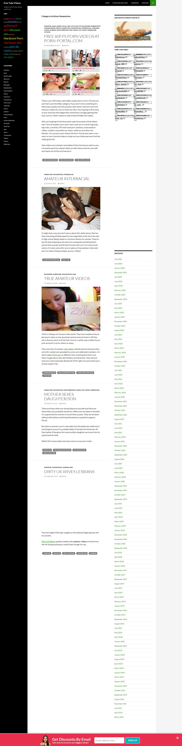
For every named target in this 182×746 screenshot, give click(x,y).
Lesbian (53, 30)
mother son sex (79, 450)
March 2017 (119, 597)
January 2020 (119, 481)
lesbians (93, 553)
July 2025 (118, 277)
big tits (19, 18)
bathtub (57, 553)
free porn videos (66, 160)
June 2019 (118, 508)
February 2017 (120, 601)
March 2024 (119, 312)
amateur (47, 553)
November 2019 (120, 490)
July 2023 (118, 335)
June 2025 (118, 281)
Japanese (95, 28)
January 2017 (119, 606)
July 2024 (118, 304)
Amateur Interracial (67, 178)
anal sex (6, 19)
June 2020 (118, 468)
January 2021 (119, 441)
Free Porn (11, 34)
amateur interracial (51, 260)
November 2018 (120, 539)
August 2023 (119, 330)
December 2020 (120, 446)
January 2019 (119, 530)
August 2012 (119, 699)
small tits (11, 54)
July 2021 (118, 424)
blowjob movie (49, 372)
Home (107, 3)
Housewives (76, 28)
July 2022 (118, 370)
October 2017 (119, 575)
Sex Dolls (7, 123)
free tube (66, 260)
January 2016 (119, 641)
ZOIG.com (56, 355)
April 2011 (118, 713)
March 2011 (119, 717)
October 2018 (119, 544)
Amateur (47, 26)
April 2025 (118, 286)
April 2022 (118, 384)
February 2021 (120, 437)
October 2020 (119, 450)
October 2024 (119, 295)
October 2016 (119, 615)
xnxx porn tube (49, 453)
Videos (6, 138)
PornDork (135, 3)
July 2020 (118, 464)
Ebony (58, 28)
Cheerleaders (49, 28)
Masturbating (63, 30)
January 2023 (119, 357)
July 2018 (118, 553)
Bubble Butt (96, 26)
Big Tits (78, 26)
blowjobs (13, 21)
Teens (84, 30)
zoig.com (47, 375)
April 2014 (118, 664)
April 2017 (118, 593)
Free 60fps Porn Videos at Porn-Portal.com (71, 38)
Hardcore (66, 28)
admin (62, 183)
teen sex (17, 54)
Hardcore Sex (12, 42)
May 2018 (118, 557)
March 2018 (119, 561)
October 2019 (119, 495)
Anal (54, 26)
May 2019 (118, 512)
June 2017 (118, 588)
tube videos (69, 349)
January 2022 (119, 397)
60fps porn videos (50, 160)
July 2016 (118, 628)
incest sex (47, 450)
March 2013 (119, 677)
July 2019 (118, 504)
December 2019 (120, 486)
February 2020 (120, 477)
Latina (46, 30)
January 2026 (119, 268)
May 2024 (118, 308)
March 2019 (119, 521)
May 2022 (118, 379)
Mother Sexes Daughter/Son (60, 396)
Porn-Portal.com (82, 160)
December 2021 (120, 401)
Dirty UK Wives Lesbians (69, 471)
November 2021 (120, 406)
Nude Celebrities (9, 120)
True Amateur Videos (67, 278)
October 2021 (119, 410)
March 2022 (119, 388)
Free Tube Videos (12, 3)
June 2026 (118, 264)
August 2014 (119, 659)
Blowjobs (86, 26)
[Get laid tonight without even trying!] (133, 31)
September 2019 (120, 499)
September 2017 (120, 579)
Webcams (7, 144)
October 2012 (119, 690)
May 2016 (118, 633)
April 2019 (118, 517)
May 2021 (118, 432)
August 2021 (119, 419)
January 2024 (119, 317)
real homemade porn (66, 372)
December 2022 (120, 361)
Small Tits (77, 30)
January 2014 (119, 673)
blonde (6, 22)
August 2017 (119, 584)
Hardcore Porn (13, 38)
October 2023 (119, 326)
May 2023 (118, 339)
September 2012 (120, 695)
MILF (71, 30)
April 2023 (118, 344)
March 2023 (119, 348)
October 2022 (119, 366)
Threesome (91, 30)
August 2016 (119, 624)
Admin (66, 45)
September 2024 (120, 299)
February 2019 (120, 526)
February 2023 (120, 352)
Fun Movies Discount (120, 3)
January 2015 (119, 655)
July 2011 (118, 708)
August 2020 (119, 459)
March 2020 (119, 472)
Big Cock (71, 26)
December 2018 (120, 535)
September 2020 (120, 455)
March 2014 (119, 668)
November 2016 (120, 610)
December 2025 (120, 272)
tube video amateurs (85, 372)
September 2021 (120, 415)
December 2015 (120, 646)
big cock (12, 19)
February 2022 (120, 392)
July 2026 (118, 259)
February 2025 (120, 290)
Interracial (86, 28)
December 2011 (120, 704)
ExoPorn (145, 3)
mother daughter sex (62, 450)
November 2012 (120, 686)
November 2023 (120, 321)
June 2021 (118, 428)
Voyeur (47, 32)
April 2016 (118, 637)
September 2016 (120, 619)
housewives (82, 553)
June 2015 (118, 650)
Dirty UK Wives (48, 541)
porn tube (14, 51)
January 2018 (119, 566)
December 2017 (120, 570)
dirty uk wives (69, 553)
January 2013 (119, 681)
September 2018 (120, 548)
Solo (5, 129)
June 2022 (118, 375)
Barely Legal (62, 26)
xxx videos (8, 57)
